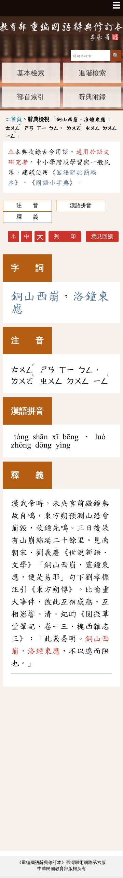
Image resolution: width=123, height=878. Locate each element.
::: (7, 119)
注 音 (27, 205)
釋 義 (27, 217)
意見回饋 (102, 236)
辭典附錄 (92, 97)
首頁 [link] (16, 119)
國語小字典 (52, 182)
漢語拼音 (81, 205)
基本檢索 (30, 73)
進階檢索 (92, 73)
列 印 (65, 236)
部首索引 (30, 97)
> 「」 (61, 126)
